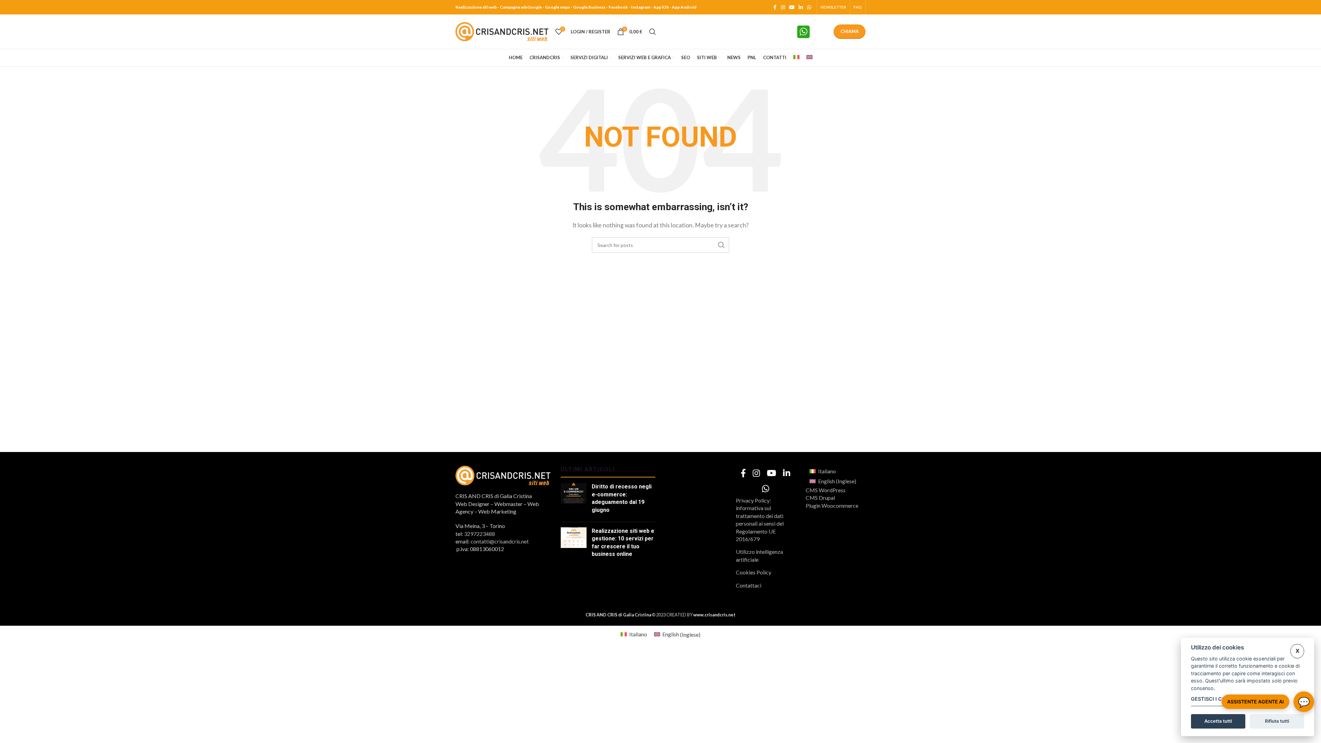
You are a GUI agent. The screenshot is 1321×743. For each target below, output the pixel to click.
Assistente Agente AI (1255, 701)
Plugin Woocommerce (832, 505)
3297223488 (479, 533)
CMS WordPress (826, 490)
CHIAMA (849, 31)
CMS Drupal (820, 497)
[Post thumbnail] (574, 500)
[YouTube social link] (792, 7)
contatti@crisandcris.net (500, 541)
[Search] (652, 32)
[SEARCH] (721, 245)
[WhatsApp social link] (809, 7)
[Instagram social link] (783, 7)
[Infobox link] (811, 32)
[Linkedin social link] (801, 7)
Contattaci (748, 585)
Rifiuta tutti (1277, 721)
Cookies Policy (753, 572)
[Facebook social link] (775, 7)
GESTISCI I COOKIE (1214, 699)
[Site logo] (501, 31)
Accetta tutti (1218, 721)
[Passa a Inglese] (809, 58)
